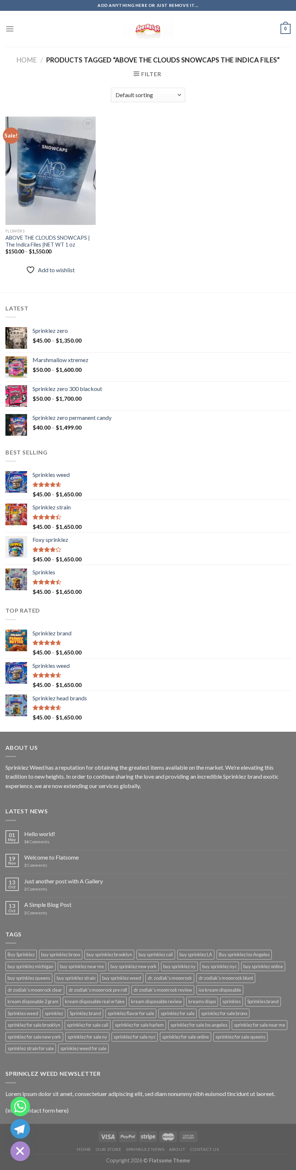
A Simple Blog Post (47, 904)
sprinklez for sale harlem (139, 1025)
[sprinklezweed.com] (148, 29)
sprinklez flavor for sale (131, 1013)
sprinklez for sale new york (34, 1037)
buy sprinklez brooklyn (109, 954)
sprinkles (231, 1001)
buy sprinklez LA (195, 954)
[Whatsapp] (20, 1106)
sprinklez (54, 1013)
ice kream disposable (220, 990)
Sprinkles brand (263, 1001)
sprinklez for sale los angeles (198, 1025)
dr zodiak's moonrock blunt (226, 978)
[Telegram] (20, 1129)
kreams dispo (202, 1001)
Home (26, 60)
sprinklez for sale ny (87, 1037)
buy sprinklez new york (133, 966)
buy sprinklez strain (76, 978)
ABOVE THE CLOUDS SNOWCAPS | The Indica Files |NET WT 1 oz (47, 241)
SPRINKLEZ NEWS (145, 1149)
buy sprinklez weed (121, 978)
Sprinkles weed (23, 1013)
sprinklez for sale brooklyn (34, 1025)
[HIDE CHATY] (20, 1151)
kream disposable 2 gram (33, 1001)
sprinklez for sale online (185, 1037)
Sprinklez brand (85, 1013)
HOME (84, 1149)
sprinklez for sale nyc (135, 1037)
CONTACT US (204, 1149)
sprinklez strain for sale (31, 1048)
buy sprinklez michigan (30, 966)
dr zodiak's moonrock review (163, 990)
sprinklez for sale (178, 1013)
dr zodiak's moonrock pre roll (98, 990)
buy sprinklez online (263, 966)
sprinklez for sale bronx (224, 1013)
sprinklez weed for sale (83, 1048)
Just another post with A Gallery (63, 881)
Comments (36, 841)
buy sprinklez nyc (219, 966)
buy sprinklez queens (29, 978)
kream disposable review (156, 1001)
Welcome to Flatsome (51, 857)
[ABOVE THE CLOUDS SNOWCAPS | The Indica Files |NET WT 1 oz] (50, 171)
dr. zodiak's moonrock (170, 978)
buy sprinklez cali (156, 954)
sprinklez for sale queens (240, 1037)
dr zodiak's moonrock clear (35, 990)
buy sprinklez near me (82, 966)
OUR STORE (109, 1149)
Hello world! (39, 833)
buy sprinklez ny (179, 966)
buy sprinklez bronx (60, 954)
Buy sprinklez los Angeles (244, 954)
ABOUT (177, 1149)
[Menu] (9, 29)
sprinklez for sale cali (87, 1025)
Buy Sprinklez (21, 954)
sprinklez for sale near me (259, 1025)
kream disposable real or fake (95, 1001)
